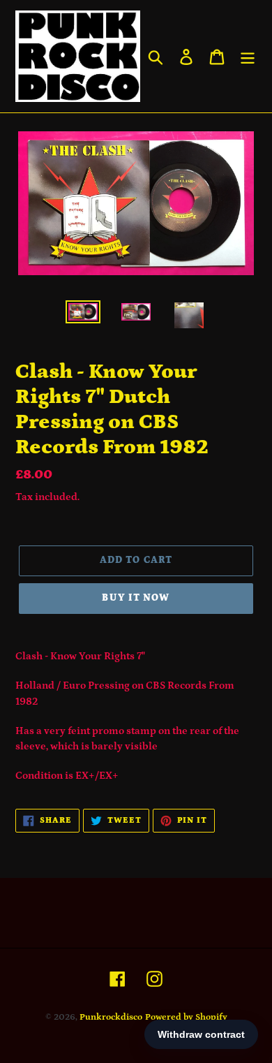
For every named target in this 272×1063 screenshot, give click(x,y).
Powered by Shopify (186, 1017)
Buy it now (135, 597)
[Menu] (247, 56)
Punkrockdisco (111, 1017)
